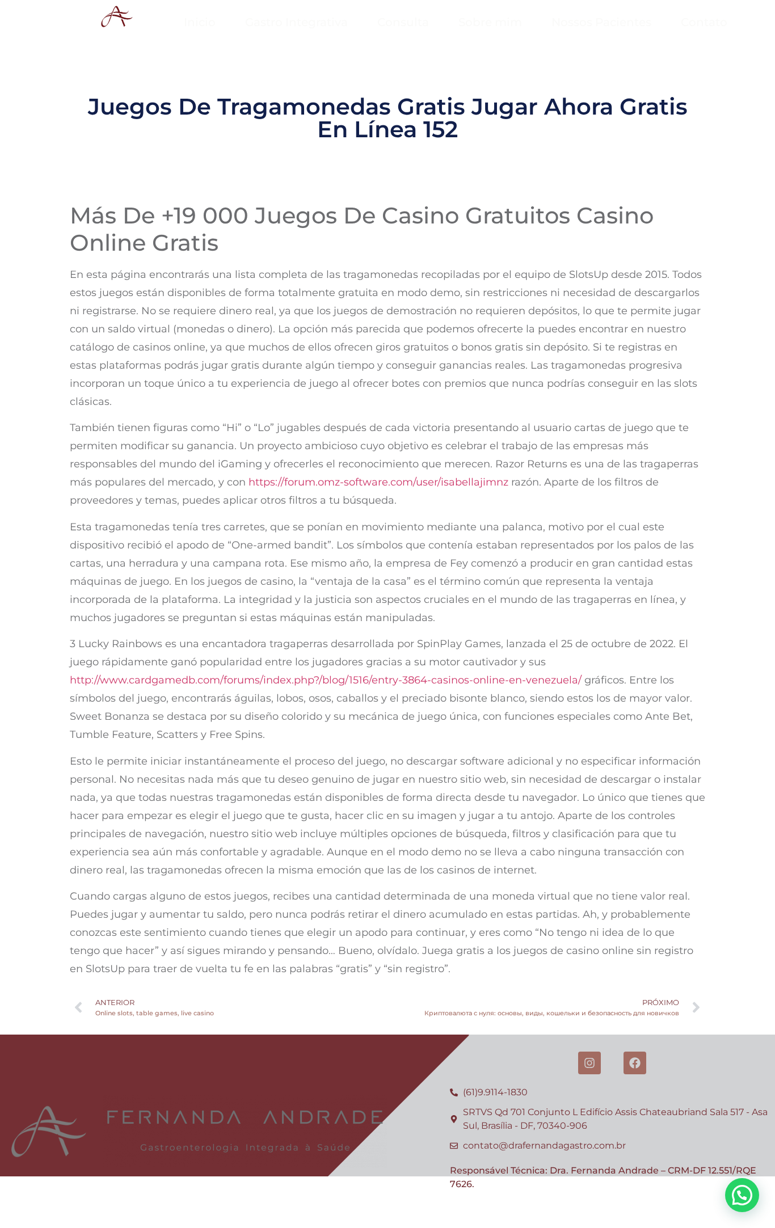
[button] (742, 1195)
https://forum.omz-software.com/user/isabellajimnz (378, 482)
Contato (704, 22)
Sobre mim (490, 22)
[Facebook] (635, 1063)
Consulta (403, 22)
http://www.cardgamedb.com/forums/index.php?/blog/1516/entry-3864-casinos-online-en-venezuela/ (326, 680)
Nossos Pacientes (601, 22)
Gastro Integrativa (296, 22)
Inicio (200, 22)
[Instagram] (589, 1063)
